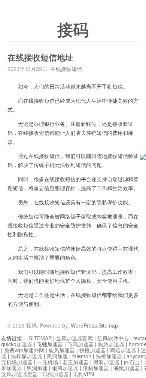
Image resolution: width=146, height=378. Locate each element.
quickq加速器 (16, 344)
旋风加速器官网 (74, 338)
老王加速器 (76, 362)
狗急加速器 (111, 344)
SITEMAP (40, 338)
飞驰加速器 (50, 344)
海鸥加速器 (126, 368)
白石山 (132, 362)
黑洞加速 (57, 356)
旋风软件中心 (113, 338)
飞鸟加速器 (80, 344)
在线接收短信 (66, 68)
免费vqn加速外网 (24, 350)
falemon (81, 356)
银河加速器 (65, 368)
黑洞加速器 (106, 362)
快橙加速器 (92, 350)
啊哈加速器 (123, 350)
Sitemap (108, 325)
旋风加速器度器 (19, 374)
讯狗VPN (83, 374)
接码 (73, 30)
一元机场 (47, 362)
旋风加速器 (62, 350)
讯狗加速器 (55, 374)
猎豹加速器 (96, 368)
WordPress (84, 325)
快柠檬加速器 (26, 356)
